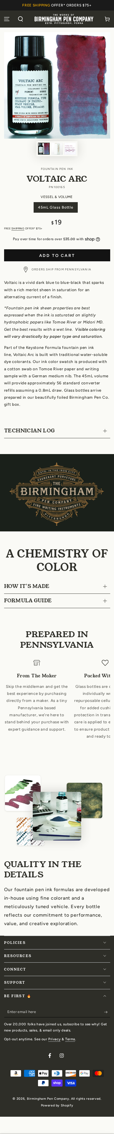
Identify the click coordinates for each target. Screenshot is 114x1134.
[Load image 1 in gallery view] (44, 149)
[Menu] (7, 19)
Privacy (54, 1039)
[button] (20, 19)
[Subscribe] (107, 1012)
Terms (70, 1039)
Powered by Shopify (57, 1105)
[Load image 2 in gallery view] (57, 149)
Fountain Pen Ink (57, 168)
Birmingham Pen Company (48, 1099)
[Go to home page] (64, 19)
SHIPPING (18, 228)
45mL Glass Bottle (55, 209)
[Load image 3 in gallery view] (70, 149)
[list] (57, 707)
